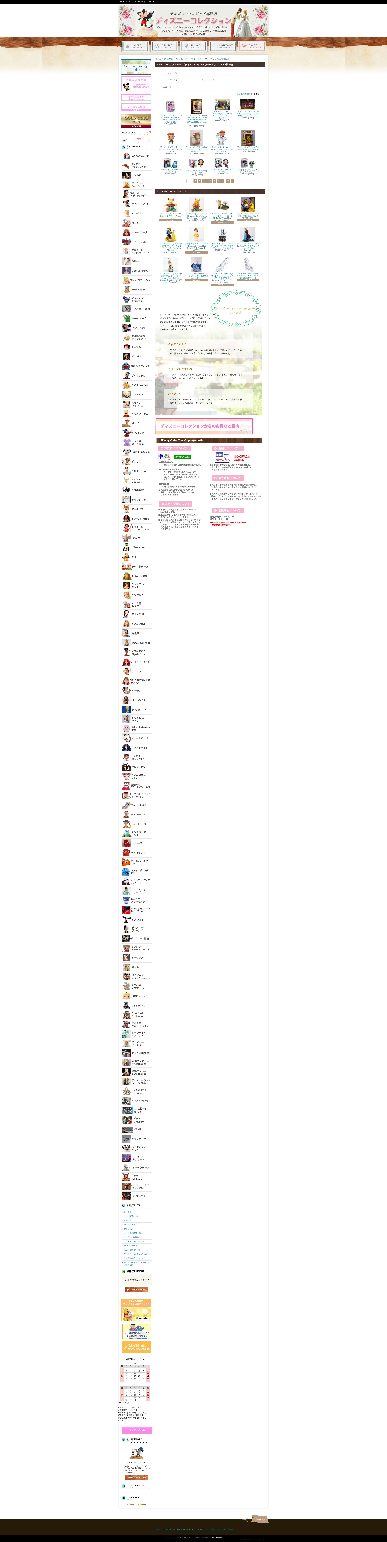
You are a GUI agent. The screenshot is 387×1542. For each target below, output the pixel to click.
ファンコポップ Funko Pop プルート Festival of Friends (248, 148)
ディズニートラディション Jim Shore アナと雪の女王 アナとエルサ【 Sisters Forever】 (248, 247)
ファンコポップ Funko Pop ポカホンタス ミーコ (248, 171)
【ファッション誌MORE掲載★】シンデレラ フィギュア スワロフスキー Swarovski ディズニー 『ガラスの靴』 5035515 (222, 278)
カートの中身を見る (136, 1289)
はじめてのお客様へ (132, 1237)
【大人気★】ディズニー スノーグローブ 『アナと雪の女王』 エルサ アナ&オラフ (222, 246)
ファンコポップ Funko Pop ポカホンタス (196, 172)
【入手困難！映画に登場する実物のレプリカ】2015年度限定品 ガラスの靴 (248, 275)
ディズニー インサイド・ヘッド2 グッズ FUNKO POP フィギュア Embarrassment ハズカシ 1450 (171, 118)
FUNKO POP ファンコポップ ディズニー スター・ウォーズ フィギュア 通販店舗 (196, 59)
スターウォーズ (208, 80)
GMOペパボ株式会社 (202, 1537)
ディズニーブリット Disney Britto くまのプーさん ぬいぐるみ (171, 216)
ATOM (142, 1504)
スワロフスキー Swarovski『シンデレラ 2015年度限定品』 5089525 (196, 276)
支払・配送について (164, 46)
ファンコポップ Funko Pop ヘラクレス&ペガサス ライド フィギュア (222, 149)
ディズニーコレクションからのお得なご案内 (137, 1263)
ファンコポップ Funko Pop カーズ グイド (170, 171)
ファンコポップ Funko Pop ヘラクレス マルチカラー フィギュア (170, 149)
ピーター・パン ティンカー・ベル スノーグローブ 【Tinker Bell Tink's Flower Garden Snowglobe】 (222, 217)
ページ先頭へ (260, 1519)
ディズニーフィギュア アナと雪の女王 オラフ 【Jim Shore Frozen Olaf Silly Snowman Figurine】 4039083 (171, 277)
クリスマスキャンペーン (134, 1241)
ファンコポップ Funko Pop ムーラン (222, 171)
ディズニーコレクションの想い (136, 1254)
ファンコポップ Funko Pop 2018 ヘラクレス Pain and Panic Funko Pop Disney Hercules (222, 114)
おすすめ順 (241, 94)
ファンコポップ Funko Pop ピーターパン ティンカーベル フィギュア (196, 149)
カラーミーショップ (171, 1537)
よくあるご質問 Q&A (133, 1233)
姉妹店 (230, 1529)
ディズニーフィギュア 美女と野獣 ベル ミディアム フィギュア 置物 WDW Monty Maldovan (171, 247)
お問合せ (222, 46)
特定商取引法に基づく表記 (184, 1529)
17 (228, 181)
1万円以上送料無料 (131, 1246)
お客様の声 (128, 1229)
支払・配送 (166, 1529)
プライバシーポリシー (206, 1529)
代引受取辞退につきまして (135, 1258)
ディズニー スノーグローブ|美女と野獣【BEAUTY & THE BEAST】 (248, 216)
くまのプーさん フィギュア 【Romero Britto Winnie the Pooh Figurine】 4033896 (196, 216)
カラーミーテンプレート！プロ (258, 1539)
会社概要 (127, 1212)
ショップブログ (193, 46)
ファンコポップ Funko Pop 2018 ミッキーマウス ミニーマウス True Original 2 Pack (248, 113)
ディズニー (174, 80)
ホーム (135, 46)
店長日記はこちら (136, 1477)
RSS (131, 1504)
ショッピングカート (252, 46)
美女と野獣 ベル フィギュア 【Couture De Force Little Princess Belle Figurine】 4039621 (196, 247)
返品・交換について (132, 1250)
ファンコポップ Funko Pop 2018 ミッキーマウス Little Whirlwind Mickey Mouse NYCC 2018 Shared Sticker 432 (196, 119)
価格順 (250, 94)
